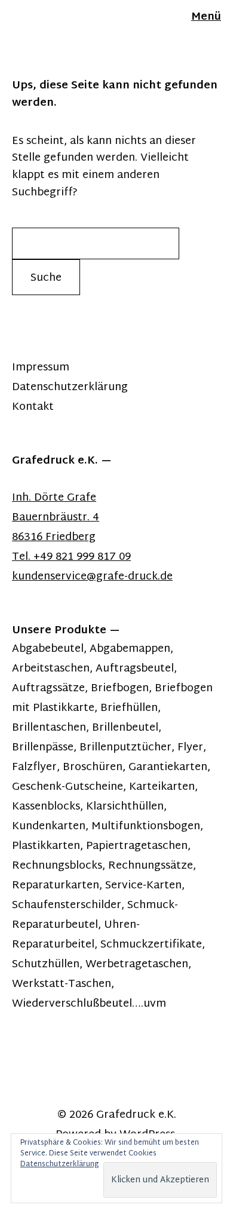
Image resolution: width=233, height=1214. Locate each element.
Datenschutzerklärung (70, 387)
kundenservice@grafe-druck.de (92, 577)
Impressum (40, 368)
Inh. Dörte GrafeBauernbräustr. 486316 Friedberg (55, 517)
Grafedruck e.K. (136, 1115)
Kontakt (33, 407)
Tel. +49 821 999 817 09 (71, 557)
